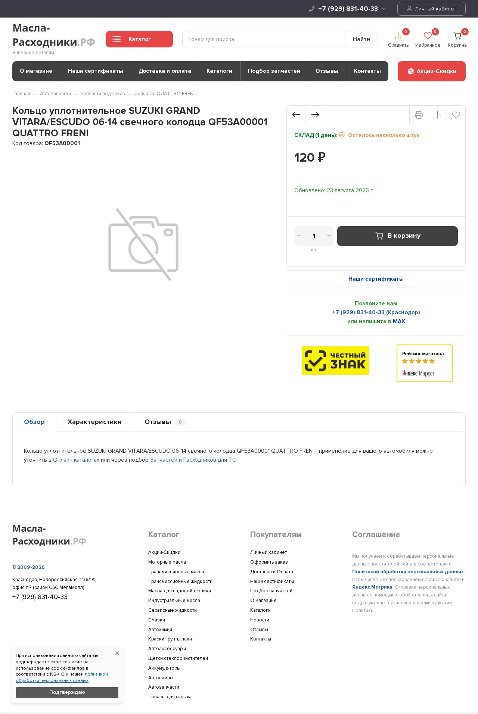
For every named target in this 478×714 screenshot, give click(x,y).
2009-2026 (31, 567)
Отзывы (327, 71)
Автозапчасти (55, 94)
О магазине (36, 71)
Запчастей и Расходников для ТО (193, 459)
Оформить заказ (269, 562)
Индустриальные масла (174, 601)
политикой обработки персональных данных (62, 677)
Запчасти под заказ (103, 94)
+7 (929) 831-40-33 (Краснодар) (376, 312)
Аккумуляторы (164, 668)
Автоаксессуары (167, 649)
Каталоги (219, 71)
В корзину (404, 236)
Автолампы (160, 678)
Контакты (367, 71)
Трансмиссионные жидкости (180, 581)
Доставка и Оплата (271, 572)
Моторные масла (167, 562)
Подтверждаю (67, 692)
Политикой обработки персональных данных (408, 572)
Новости (259, 620)
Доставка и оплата (165, 71)
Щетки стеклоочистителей (178, 658)
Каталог (139, 39)
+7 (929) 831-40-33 (348, 8)
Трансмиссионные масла (176, 572)
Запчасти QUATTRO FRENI (165, 94)
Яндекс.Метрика (372, 587)
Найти (361, 39)
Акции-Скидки (164, 552)
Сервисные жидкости (172, 610)
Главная (21, 94)
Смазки (156, 620)
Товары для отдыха (170, 697)
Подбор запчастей (274, 71)
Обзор (34, 422)
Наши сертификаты (95, 71)
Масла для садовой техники (179, 591)
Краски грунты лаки (170, 639)
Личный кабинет (434, 9)
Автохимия (160, 630)
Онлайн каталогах (76, 459)
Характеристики (95, 422)
